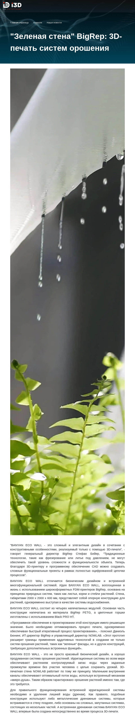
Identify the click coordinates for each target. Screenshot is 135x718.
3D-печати (114, 549)
